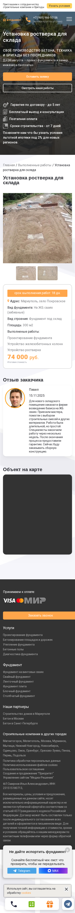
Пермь (7, 755)
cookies (26, 892)
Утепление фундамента (19, 644)
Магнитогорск (12, 741)
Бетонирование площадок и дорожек (28, 639)
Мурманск (59, 741)
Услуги (8, 628)
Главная (9, 165)
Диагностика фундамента (20, 654)
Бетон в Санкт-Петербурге (20, 723)
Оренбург (32, 750)
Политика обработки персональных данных (32, 760)
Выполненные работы (34, 165)
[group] (37, 228)
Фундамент (12, 665)
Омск (21, 750)
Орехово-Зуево (50, 750)
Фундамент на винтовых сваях (23, 672)
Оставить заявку (37, 76)
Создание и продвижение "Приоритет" (28, 773)
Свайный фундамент (17, 676)
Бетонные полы (13, 649)
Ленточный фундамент (18, 681)
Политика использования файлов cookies (30, 765)
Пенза (66, 750)
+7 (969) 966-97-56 (45, 17)
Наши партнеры (16, 707)
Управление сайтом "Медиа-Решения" (28, 777)
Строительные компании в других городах (35, 734)
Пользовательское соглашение (23, 769)
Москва (46, 741)
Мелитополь (31, 741)
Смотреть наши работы (38, 88)
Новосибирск (49, 745)
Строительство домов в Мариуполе (26, 713)
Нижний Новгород (28, 745)
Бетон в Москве (13, 718)
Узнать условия (59, 5)
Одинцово (10, 750)
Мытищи (8, 745)
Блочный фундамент (17, 691)
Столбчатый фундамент (19, 696)
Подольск (19, 755)
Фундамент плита (15, 686)
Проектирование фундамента (23, 635)
